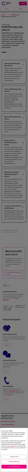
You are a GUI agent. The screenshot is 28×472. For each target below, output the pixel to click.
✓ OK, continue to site (14, 466)
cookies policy (11, 446)
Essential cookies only (14, 461)
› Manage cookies (14, 456)
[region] (14, 450)
